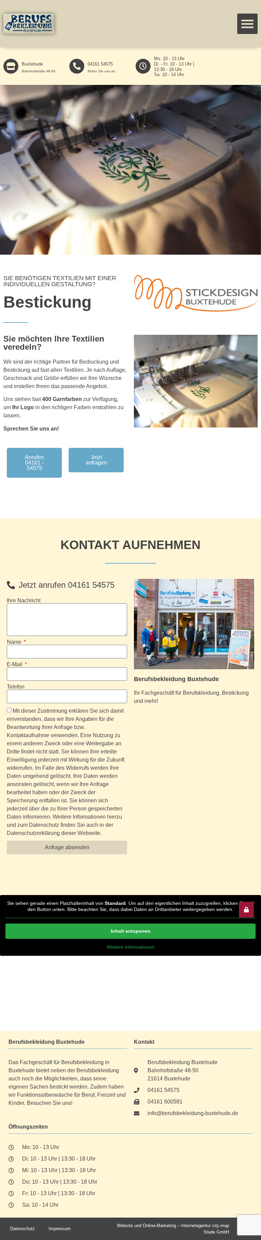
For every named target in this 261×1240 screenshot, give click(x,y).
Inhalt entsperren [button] (131, 931)
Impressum (60, 1228)
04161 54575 (100, 64)
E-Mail (15, 664)
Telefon (15, 687)
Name (15, 642)
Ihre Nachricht (23, 600)
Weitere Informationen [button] (131, 947)
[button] (247, 24)
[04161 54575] (76, 66)
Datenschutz (22, 1228)
